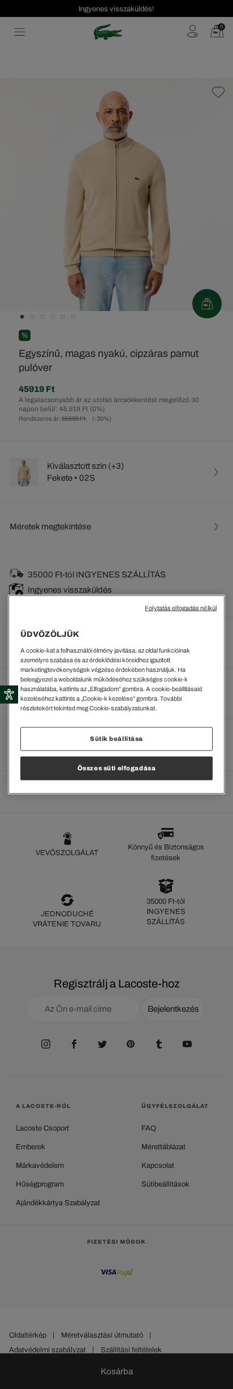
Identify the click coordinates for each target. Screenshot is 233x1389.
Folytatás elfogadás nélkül (181, 608)
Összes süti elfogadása (116, 768)
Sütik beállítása (116, 738)
